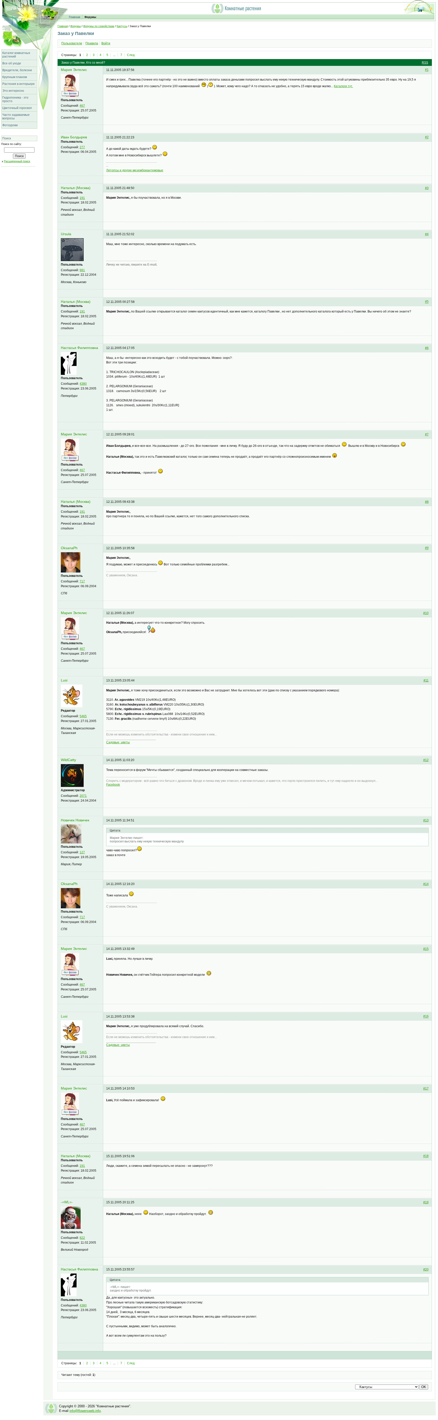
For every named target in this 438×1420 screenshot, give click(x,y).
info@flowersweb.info (85, 1411)
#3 (427, 188)
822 (82, 1238)
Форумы (90, 17)
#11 (426, 680)
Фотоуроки (10, 125)
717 (82, 581)
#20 (426, 1269)
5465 (83, 716)
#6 (427, 348)
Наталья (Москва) (75, 188)
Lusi (64, 680)
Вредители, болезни (17, 70)
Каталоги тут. (343, 86)
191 (82, 198)
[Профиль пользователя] (70, 96)
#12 (426, 760)
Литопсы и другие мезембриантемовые (134, 170)
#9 (427, 548)
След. (131, 55)
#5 (427, 302)
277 (82, 147)
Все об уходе (11, 63)
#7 (427, 434)
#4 (427, 234)
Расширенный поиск (17, 161)
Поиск (6, 138)
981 (82, 270)
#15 (426, 949)
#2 (427, 137)
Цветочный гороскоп (17, 108)
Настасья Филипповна (79, 348)
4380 (83, 383)
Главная (74, 17)
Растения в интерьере (18, 84)
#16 (426, 1016)
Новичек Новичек (75, 820)
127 (82, 852)
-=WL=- (67, 1202)
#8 (427, 502)
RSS (425, 62)
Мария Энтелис (74, 70)
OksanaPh (69, 548)
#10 (426, 613)
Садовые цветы (118, 742)
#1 (427, 70)
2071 (83, 796)
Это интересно (13, 91)
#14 (426, 884)
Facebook (113, 784)
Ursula (66, 234)
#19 (426, 1202)
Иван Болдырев (74, 137)
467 (82, 105)
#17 (426, 1088)
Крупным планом (14, 77)
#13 (426, 820)
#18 (426, 1156)
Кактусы (122, 26)
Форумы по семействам (98, 26)
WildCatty (68, 760)
